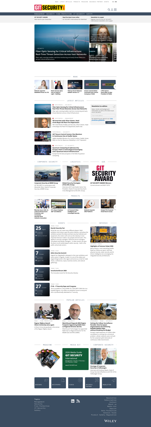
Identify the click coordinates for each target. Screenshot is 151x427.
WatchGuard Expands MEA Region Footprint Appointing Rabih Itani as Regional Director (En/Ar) (74, 325)
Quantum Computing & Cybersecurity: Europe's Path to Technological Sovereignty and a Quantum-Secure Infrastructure (67, 149)
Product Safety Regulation (104, 415)
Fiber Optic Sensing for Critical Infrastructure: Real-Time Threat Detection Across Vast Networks (61, 53)
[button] (34, 86)
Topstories (58, 105)
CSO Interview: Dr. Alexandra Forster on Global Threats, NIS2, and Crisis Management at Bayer (101, 39)
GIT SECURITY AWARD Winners (100, 183)
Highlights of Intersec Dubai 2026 (101, 246)
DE (113, 2)
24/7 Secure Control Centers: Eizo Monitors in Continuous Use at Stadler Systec (67, 135)
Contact (113, 402)
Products (76, 2)
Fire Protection (64, 14)
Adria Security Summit (58, 253)
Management (39, 14)
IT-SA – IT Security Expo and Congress (63, 286)
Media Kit (111, 406)
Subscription (110, 400)
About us (112, 404)
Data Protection (109, 410)
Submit (110, 122)
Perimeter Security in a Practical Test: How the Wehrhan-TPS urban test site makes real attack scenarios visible (101, 56)
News (56, 2)
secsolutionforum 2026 (59, 271)
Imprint (113, 408)
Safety (89, 14)
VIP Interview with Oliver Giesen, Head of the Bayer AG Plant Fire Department (65, 121)
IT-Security (79, 14)
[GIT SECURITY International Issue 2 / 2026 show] (51, 359)
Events (106, 2)
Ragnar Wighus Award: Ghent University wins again (44, 324)
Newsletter (111, 398)
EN (116, 2)
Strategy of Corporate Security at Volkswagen (98, 367)
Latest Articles (66, 2)
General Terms (110, 413)
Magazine (84, 2)
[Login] (112, 9)
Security (50, 14)
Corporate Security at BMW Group (46, 183)
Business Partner (96, 2)
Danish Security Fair (58, 228)
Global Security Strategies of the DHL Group (71, 184)
